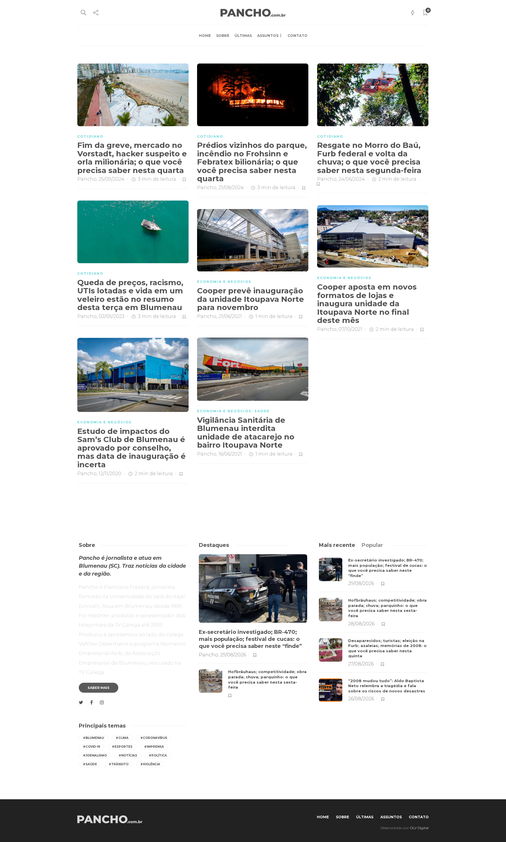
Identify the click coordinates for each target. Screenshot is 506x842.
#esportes (122, 747)
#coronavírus (153, 738)
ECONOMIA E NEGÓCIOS (344, 278)
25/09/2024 (111, 179)
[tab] (337, 545)
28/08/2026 (361, 624)
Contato (297, 35)
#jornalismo (95, 755)
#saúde (90, 764)
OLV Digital (419, 828)
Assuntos (267, 35)
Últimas (243, 35)
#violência (150, 764)
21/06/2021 (230, 316)
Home (205, 35)
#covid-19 (91, 747)
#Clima (122, 738)
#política (158, 755)
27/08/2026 (361, 664)
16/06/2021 (230, 454)
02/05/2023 (111, 316)
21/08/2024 (231, 187)
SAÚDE (262, 411)
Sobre (222, 35)
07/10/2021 (350, 329)
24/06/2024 (352, 179)
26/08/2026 (361, 698)
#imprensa (154, 747)
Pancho (87, 179)
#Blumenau (93, 738)
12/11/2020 (110, 473)
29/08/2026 (233, 655)
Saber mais (99, 688)
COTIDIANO (90, 136)
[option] (253, 626)
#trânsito (119, 764)
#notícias (128, 755)
